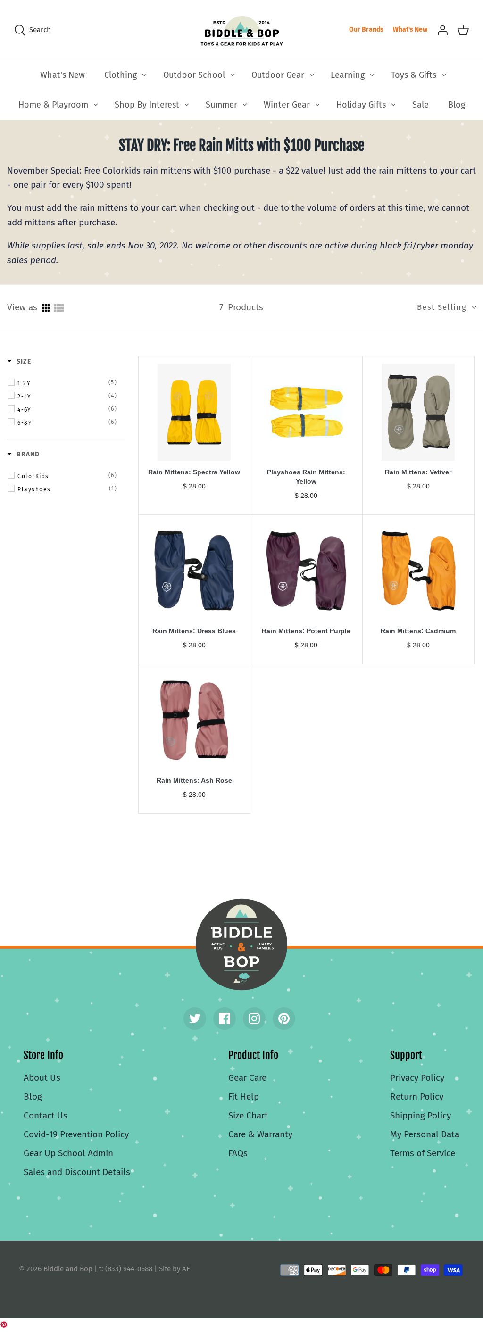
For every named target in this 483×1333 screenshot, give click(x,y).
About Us (42, 1077)
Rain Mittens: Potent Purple (306, 631)
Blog (456, 104)
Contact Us (45, 1115)
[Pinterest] (284, 1018)
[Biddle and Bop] (242, 29)
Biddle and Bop (241, 944)
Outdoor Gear (277, 75)
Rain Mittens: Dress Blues (194, 631)
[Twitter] (194, 1018)
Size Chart (248, 1115)
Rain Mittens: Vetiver (418, 472)
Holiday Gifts (361, 104)
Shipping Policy (420, 1115)
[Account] (442, 29)
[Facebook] (224, 1018)
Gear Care (247, 1077)
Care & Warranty (260, 1134)
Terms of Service (422, 1153)
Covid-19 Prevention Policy (76, 1134)
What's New (410, 29)
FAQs (238, 1153)
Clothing (120, 75)
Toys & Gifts (413, 75)
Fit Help (243, 1096)
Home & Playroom (53, 104)
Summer (221, 104)
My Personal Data (424, 1134)
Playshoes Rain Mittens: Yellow (306, 476)
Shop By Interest (147, 104)
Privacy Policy (417, 1077)
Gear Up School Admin (68, 1153)
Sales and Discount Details (77, 1172)
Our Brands (366, 29)
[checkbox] (67, 383)
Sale (420, 104)
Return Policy (416, 1096)
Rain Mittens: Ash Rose (194, 780)
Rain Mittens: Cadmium (418, 631)
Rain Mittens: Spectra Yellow (194, 472)
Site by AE (174, 1269)
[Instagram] (254, 1018)
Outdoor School (194, 75)
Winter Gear (287, 104)
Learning (348, 75)
